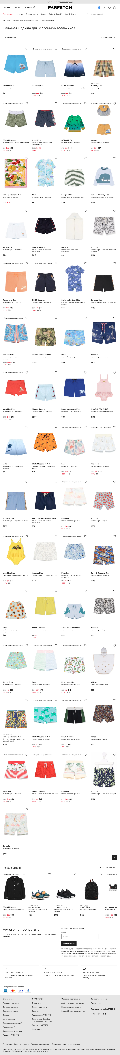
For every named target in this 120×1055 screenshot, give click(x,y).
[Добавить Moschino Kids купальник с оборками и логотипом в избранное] (26, 536)
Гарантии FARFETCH (11, 1035)
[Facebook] (104, 1013)
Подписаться (69, 943)
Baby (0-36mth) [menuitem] (55, 14)
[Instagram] (93, 1013)
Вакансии (36, 1011)
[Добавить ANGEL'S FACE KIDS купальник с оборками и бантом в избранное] (114, 372)
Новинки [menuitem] (19, 14)
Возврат (6, 1015)
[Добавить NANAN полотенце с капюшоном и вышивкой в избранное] (85, 210)
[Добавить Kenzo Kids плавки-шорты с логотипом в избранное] (26, 210)
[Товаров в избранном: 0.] (109, 7)
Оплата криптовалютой (12, 1023)
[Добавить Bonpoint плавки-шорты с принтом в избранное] (114, 318)
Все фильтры (10, 37)
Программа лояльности (71, 1007)
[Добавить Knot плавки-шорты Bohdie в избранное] (85, 427)
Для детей (6, 20)
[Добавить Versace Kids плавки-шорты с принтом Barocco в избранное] (56, 536)
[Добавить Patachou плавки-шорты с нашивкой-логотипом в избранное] (85, 536)
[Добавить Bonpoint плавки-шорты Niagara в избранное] (114, 481)
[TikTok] (98, 1013)
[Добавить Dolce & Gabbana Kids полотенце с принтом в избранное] (26, 158)
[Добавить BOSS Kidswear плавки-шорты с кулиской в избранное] (56, 263)
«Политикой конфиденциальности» (75, 953)
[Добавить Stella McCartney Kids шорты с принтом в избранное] (85, 590)
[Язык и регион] (99, 7)
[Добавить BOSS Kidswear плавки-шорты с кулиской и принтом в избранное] (56, 754)
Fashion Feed (96, 1003)
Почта (63, 932)
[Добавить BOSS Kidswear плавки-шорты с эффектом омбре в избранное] (85, 49)
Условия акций (9, 1027)
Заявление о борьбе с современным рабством (42, 1020)
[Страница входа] (104, 7)
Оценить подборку (66, 2)
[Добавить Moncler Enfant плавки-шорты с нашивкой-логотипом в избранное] (56, 210)
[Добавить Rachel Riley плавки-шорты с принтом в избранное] (26, 645)
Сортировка (106, 37)
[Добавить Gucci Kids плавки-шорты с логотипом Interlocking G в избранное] (56, 103)
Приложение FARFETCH (42, 1015)
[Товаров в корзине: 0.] (114, 7)
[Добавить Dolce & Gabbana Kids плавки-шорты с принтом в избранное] (56, 318)
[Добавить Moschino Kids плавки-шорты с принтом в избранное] (85, 645)
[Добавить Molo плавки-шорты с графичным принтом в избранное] (26, 427)
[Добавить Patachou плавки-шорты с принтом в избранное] (114, 427)
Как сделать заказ (14, 972)
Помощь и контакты (11, 1003)
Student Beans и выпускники (73, 1011)
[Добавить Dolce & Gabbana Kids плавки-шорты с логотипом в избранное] (85, 372)
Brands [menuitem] (43, 14)
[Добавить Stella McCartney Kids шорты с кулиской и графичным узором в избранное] (56, 427)
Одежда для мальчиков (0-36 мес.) (25, 20)
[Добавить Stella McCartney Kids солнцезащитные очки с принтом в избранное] (114, 158)
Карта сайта (37, 1029)
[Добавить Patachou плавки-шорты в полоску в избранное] (56, 645)
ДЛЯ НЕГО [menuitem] (17, 7)
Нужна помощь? (91, 972)
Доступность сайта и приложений (66, 1044)
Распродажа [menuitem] (8, 14)
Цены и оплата (9, 1019)
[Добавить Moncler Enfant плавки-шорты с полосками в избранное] (56, 372)
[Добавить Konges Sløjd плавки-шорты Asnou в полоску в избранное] (85, 158)
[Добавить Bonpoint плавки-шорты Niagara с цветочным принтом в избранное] (114, 210)
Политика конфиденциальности (16, 1044)
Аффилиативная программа (72, 1003)
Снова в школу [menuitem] (32, 14)
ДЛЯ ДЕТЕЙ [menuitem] (30, 7)
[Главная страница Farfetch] (60, 7)
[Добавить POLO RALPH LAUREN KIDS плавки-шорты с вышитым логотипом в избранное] (56, 481)
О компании (37, 1003)
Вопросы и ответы (53, 972)
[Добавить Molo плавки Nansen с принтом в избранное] (85, 318)
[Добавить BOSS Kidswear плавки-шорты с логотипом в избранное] (56, 590)
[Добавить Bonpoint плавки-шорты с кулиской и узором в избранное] (114, 754)
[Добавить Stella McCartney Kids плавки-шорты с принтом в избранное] (56, 700)
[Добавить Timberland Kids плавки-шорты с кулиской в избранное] (26, 263)
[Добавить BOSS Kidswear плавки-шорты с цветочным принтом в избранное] (26, 103)
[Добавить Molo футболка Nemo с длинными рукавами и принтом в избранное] (26, 590)
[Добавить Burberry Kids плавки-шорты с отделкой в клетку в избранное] (114, 263)
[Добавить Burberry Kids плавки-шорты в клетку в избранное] (114, 49)
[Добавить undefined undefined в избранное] (24, 874)
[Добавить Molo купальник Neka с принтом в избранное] (56, 158)
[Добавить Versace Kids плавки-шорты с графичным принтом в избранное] (26, 318)
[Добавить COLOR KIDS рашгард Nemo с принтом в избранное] (85, 103)
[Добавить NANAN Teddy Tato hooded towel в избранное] (114, 645)
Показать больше (107, 868)
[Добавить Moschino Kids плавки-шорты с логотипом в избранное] (26, 49)
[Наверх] (114, 857)
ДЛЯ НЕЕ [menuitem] (6, 7)
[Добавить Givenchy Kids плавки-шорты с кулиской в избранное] (56, 49)
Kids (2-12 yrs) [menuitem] (70, 14)
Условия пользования (40, 1044)
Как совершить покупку (12, 1031)
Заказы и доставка (10, 1011)
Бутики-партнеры (39, 1007)
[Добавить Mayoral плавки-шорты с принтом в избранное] (114, 103)
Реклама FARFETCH (40, 1025)
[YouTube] (110, 1013)
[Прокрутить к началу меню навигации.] (80, 14)
